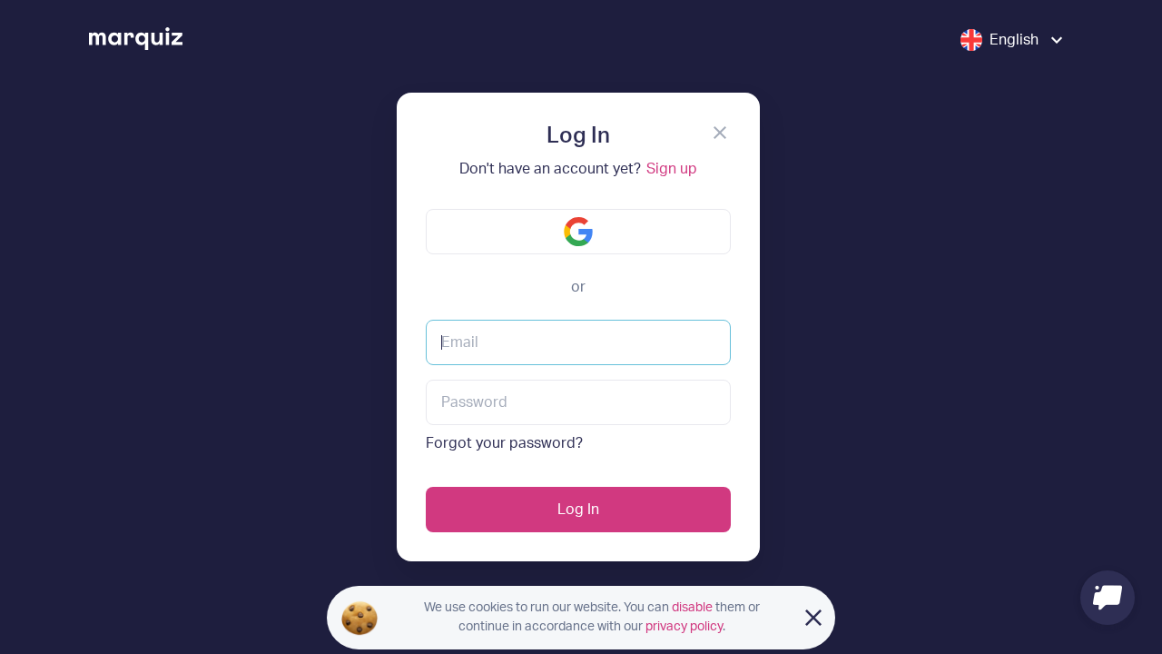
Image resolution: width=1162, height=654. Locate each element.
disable (692, 607)
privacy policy (684, 626)
